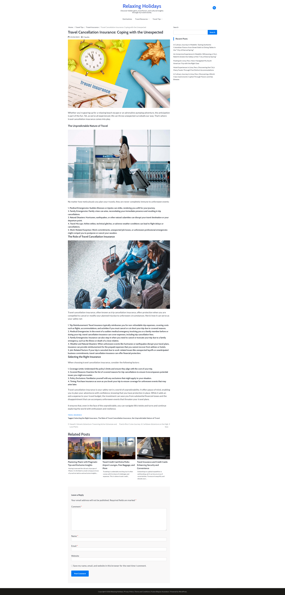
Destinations (127, 19)
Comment (76, 506)
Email (74, 546)
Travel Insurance (75, 415)
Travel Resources (141, 19)
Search (175, 27)
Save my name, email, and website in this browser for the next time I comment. (109, 565)
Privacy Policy (129, 592)
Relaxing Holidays (142, 6)
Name (74, 536)
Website (75, 556)
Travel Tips (157, 19)
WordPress (183, 592)
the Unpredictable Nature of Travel (146, 418)
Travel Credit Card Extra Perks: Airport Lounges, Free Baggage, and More (119, 465)
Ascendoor (165, 592)
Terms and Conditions (142, 592)
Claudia (86, 37)
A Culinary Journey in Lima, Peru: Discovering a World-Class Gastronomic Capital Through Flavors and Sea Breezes (194, 76)
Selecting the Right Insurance (85, 418)
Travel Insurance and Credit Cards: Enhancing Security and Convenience (152, 465)
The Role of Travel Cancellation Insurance (114, 418)
